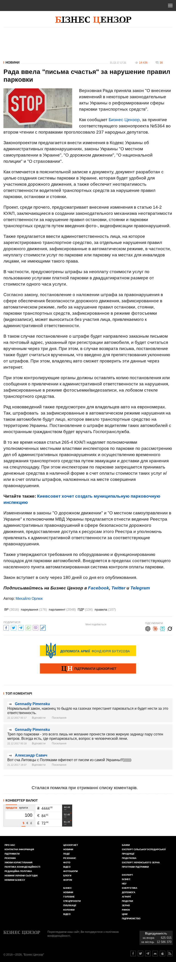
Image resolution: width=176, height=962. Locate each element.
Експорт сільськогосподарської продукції (144, 851)
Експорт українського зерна (141, 862)
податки (127, 901)
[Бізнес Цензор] (93, 20)
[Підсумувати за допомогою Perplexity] (162, 628)
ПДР (85, 609)
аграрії (126, 896)
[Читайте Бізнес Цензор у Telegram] (148, 953)
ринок (126, 910)
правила (105, 609)
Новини (12, 62)
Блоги (67, 875)
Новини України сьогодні (21, 875)
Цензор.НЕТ (70, 845)
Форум (67, 880)
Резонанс (69, 858)
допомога (128, 892)
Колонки (68, 910)
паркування (34, 609)
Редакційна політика (18, 871)
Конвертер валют (22, 800)
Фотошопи (70, 871)
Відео (67, 867)
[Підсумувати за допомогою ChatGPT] (148, 628)
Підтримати (12, 854)
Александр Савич (31, 755)
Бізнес (67, 888)
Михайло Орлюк (29, 598)
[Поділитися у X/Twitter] (13, 627)
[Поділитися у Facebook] (6, 627)
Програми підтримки (135, 867)
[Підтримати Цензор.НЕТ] (88, 669)
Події (66, 854)
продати (11, 807)
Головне (69, 896)
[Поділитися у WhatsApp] (28, 627)
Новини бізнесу (15, 880)
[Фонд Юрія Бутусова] (88, 650)
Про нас (10, 845)
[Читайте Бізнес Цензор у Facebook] (133, 953)
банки (126, 845)
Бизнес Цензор (124, 119)
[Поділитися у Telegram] (21, 627)
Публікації (69, 905)
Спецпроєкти (72, 901)
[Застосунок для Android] (155, 953)
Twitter (118, 588)
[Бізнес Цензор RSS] (170, 953)
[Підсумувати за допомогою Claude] (155, 628)
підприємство (131, 918)
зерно (126, 905)
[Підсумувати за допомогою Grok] (170, 628)
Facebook (98, 588)
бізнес (126, 879)
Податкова (129, 858)
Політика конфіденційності (22, 867)
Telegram (140, 588)
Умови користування (18, 862)
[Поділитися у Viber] (35, 627)
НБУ (124, 883)
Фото (66, 862)
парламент (62, 609)
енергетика (129, 888)
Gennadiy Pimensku (32, 704)
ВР (11, 609)
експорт (127, 875)
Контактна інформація (19, 849)
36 (161, 62)
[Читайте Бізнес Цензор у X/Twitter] (140, 953)
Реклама (10, 858)
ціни (124, 914)
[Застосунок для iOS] (162, 953)
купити (23, 807)
